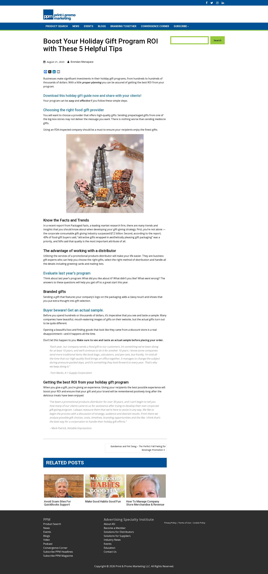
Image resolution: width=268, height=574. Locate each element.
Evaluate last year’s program (66, 273)
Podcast (47, 544)
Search (217, 40)
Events (88, 26)
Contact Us (110, 551)
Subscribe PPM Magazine (58, 555)
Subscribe (180, 26)
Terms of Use (184, 522)
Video (46, 539)
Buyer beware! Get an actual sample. (73, 310)
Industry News (112, 539)
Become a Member (115, 528)
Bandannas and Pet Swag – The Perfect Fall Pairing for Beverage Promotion (138, 448)
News (75, 26)
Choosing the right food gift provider (73, 110)
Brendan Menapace (82, 62)
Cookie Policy (199, 522)
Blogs (102, 26)
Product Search (57, 26)
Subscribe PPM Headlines (58, 551)
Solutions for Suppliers (117, 536)
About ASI (109, 524)
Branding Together (123, 26)
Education (109, 548)
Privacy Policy (170, 522)
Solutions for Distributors (119, 532)
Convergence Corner (155, 26)
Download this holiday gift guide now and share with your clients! (92, 96)
